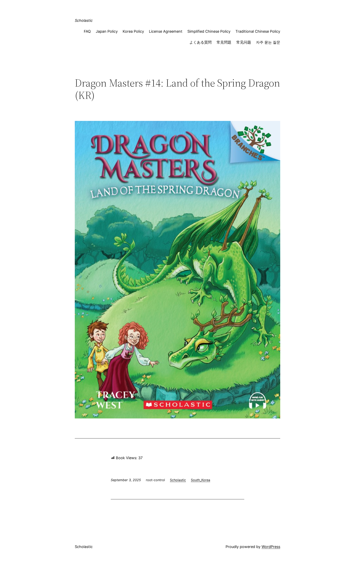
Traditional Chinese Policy (257, 31)
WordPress (271, 546)
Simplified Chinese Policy (209, 31)
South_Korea (200, 480)
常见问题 (243, 42)
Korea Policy (133, 31)
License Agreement (165, 31)
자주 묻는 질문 (268, 42)
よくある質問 (200, 42)
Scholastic (84, 20)
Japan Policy (107, 31)
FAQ (87, 31)
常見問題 (224, 42)
